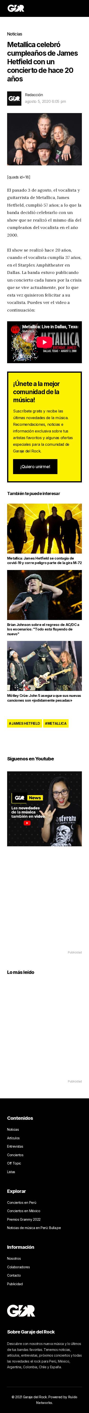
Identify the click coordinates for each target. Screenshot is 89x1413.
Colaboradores (18, 1267)
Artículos (13, 1138)
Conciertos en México (23, 1211)
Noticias (14, 33)
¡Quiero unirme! (35, 466)
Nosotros (14, 1258)
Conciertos (15, 1155)
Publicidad (15, 1284)
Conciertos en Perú (21, 1202)
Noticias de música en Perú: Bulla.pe (34, 1228)
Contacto (14, 1275)
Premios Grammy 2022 (24, 1219)
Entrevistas (15, 1146)
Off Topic (14, 1163)
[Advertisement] (44, 905)
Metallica (57, 723)
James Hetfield (25, 723)
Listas (11, 1172)
